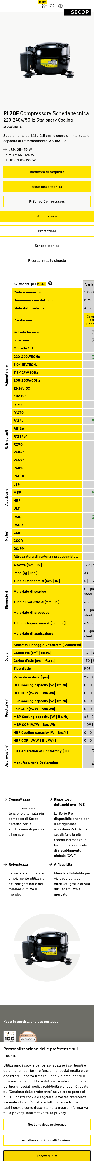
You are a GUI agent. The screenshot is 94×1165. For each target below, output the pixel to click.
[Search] (52, 6)
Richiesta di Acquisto (47, 171)
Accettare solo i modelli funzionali (47, 1140)
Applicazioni (47, 216)
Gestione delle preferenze (47, 1124)
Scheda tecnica (47, 245)
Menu (5, 6)
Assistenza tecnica (47, 186)
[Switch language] (60, 6)
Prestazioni (47, 230)
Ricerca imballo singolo (47, 260)
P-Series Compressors (47, 201)
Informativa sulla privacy (46, 1112)
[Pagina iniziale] (77, 12)
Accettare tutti (47, 1155)
